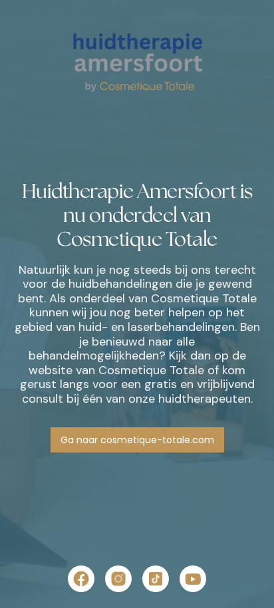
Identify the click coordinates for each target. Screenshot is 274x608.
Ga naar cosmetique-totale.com (137, 440)
